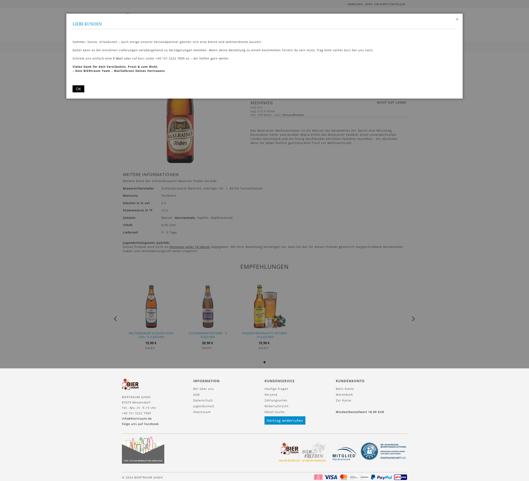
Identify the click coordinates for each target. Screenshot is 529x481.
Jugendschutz (203, 406)
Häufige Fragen (276, 389)
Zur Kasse (343, 400)
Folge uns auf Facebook (140, 424)
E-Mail (118, 58)
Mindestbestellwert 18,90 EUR (360, 412)
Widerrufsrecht (276, 406)
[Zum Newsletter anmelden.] (143, 462)
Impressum (202, 412)
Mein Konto (345, 389)
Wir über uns (203, 389)
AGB (196, 394)
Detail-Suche (274, 412)
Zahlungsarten (275, 400)
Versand (270, 394)
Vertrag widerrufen (285, 420)
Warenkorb (344, 394)
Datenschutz (203, 400)
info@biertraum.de (137, 418)
